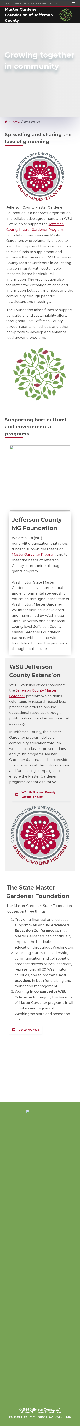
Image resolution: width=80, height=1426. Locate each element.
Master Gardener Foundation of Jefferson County (29, 15)
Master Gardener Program (34, 555)
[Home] (6, 122)
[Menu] (73, 3)
